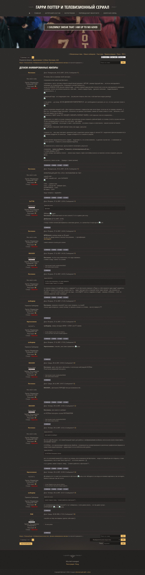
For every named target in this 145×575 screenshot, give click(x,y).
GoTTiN (31, 201)
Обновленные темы (76, 54)
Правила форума (109, 54)
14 (75, 472)
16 (74, 514)
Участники (100, 54)
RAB (31, 514)
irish (57, 60)
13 (75, 428)
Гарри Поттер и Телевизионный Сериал (72, 7)
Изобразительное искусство (41, 62)
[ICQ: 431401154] (66, 165)
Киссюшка (52, 60)
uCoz (89, 572)
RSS (123, 54)
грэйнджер (31, 301)
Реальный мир (28, 62)
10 (74, 363)
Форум (21, 62)
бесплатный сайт (81, 572)
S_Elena (45, 60)
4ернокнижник (37, 60)
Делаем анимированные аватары (59, 62)
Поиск (119, 54)
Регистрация (70, 564)
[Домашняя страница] (60, 165)
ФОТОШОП (47, 239)
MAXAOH (32, 253)
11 (74, 383)
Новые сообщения (89, 54)
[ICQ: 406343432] (66, 339)
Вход (77, 564)
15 (75, 493)
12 (75, 406)
